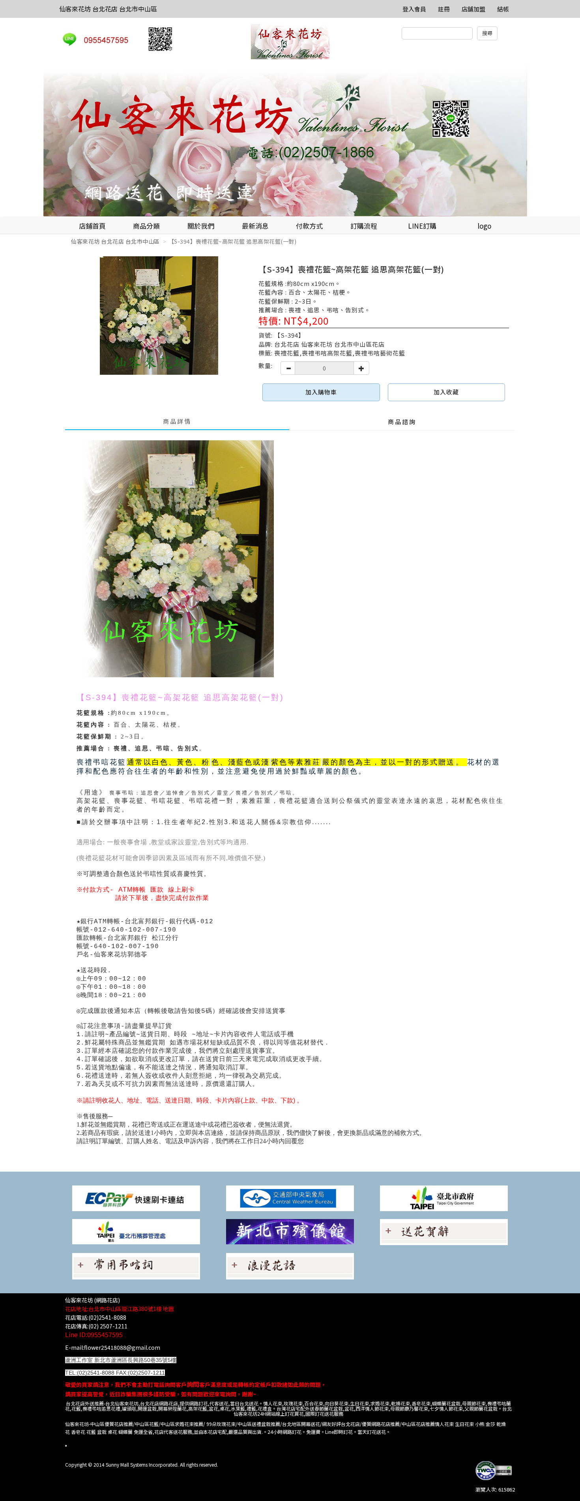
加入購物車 (321, 392)
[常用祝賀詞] (444, 1231)
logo (484, 226)
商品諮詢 (402, 421)
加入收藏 (446, 392)
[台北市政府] (444, 1197)
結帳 (503, 9)
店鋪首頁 (92, 226)
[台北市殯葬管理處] (136, 1231)
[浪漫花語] (290, 1265)
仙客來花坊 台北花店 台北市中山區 (108, 8)
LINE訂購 (422, 226)
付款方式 (309, 226)
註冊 (444, 9)
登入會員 (414, 9)
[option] (290, 140)
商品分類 (146, 226)
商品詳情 (177, 421)
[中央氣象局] (290, 1197)
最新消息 (255, 226)
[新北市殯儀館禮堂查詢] (290, 1231)
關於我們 (200, 226)
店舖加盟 (473, 9)
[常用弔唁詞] (136, 1265)
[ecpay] (136, 1197)
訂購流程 (363, 226)
